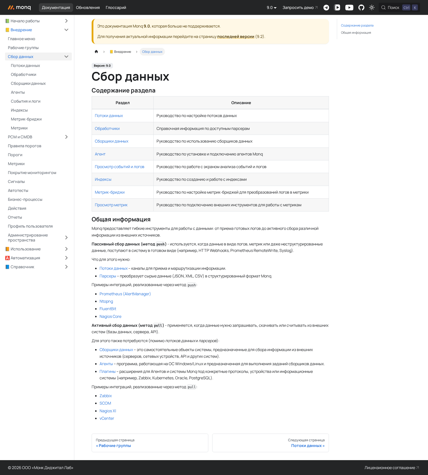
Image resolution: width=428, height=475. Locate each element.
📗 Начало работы (22, 21)
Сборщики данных (111, 141)
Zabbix (106, 395)
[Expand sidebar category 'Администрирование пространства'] (66, 237)
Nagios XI (108, 411)
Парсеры (108, 276)
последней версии (235, 36)
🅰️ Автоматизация (22, 258)
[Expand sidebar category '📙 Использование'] (66, 249)
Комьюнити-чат (326, 7)
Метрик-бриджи (110, 192)
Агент (100, 154)
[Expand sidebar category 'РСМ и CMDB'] (66, 137)
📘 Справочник (19, 266)
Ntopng (106, 301)
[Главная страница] (96, 52)
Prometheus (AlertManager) (125, 294)
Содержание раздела (357, 25)
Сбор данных (20, 56)
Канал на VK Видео (337, 7)
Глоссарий (116, 7)
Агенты (106, 363)
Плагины (108, 371)
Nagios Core (110, 316)
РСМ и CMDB (20, 137)
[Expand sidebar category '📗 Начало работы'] (66, 21)
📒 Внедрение (18, 29)
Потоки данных (109, 115)
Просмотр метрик (111, 205)
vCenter (107, 418)
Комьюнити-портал (361, 7)
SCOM (105, 403)
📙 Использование (23, 249)
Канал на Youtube (349, 7)
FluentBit (108, 308)
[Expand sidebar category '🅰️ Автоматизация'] (66, 258)
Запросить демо (298, 7)
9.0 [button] (270, 7)
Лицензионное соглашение (390, 467)
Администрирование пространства (28, 237)
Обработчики (107, 128)
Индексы (103, 179)
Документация (56, 7)
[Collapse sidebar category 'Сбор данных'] (66, 56)
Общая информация (356, 32)
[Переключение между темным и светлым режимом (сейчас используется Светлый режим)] (372, 7)
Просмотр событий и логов (119, 166)
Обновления (88, 7)
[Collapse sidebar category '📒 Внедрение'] (66, 30)
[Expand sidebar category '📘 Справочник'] (66, 267)
